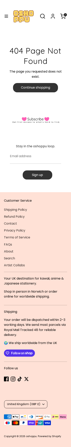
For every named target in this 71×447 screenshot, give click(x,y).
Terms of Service (17, 237)
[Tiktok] (19, 379)
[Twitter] (26, 379)
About (8, 251)
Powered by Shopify (49, 436)
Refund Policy (14, 216)
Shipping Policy (15, 209)
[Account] (53, 14)
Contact (10, 223)
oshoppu (31, 436)
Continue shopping (35, 87)
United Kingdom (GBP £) (23, 404)
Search (9, 258)
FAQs (8, 244)
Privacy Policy (14, 230)
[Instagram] (13, 379)
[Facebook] (6, 379)
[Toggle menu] (4, 16)
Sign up (37, 175)
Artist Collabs (14, 265)
